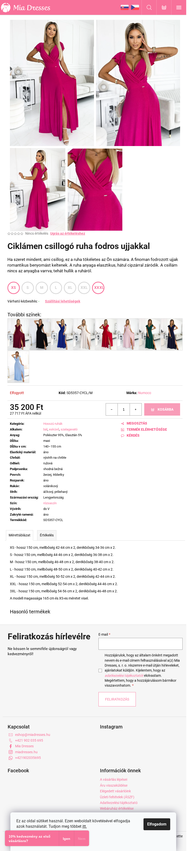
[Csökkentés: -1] (112, 409)
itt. (84, 826)
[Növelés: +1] (136, 409)
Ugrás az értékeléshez (67, 233)
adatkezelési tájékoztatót (124, 675)
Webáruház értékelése (117, 808)
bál (45, 429)
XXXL (99, 287)
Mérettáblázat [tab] (19, 535)
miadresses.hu (26, 752)
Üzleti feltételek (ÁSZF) (117, 797)
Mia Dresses (24, 746)
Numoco (144, 393)
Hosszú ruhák (53, 424)
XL (70, 287)
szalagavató (69, 429)
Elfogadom (156, 824)
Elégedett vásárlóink (115, 791)
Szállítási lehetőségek (62, 301)
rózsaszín (50, 503)
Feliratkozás (117, 699)
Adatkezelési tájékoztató (119, 803)
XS (13, 287)
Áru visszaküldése (113, 785)
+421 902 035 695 (29, 740)
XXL (84, 287)
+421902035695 (28, 758)
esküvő (54, 429)
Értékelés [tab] (47, 535)
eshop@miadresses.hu (32, 735)
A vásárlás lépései (113, 779)
